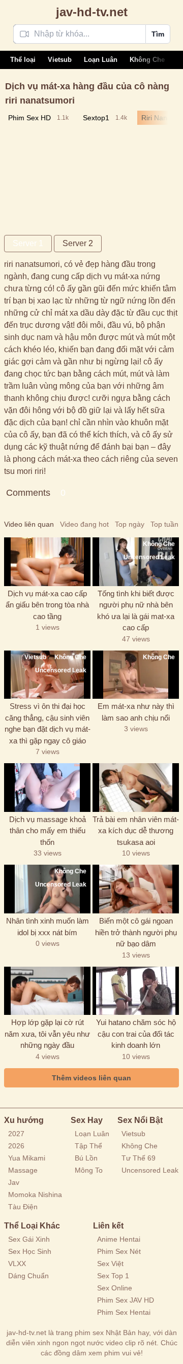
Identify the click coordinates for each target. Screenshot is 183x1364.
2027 (16, 1134)
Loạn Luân (100, 59)
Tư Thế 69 (138, 1158)
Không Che (147, 59)
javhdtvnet (92, 12)
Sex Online (114, 1288)
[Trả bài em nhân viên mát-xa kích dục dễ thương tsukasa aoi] (136, 787)
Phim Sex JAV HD (125, 1300)
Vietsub (60, 59)
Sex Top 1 (113, 1276)
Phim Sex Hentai (123, 1312)
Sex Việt (110, 1263)
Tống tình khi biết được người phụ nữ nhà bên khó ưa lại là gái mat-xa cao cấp (135, 610)
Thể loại (23, 59)
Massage (23, 1170)
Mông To (89, 1170)
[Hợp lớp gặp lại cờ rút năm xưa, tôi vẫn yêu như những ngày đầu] (47, 991)
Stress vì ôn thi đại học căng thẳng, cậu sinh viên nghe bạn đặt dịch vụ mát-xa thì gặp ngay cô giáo (47, 723)
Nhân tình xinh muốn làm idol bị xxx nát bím (47, 926)
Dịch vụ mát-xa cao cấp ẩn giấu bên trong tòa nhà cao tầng (47, 605)
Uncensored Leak (149, 1170)
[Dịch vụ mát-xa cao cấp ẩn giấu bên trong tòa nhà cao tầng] (47, 561)
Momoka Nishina (35, 1194)
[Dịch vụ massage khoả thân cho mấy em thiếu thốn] (47, 787)
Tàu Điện (23, 1207)
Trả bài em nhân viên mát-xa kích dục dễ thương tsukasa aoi (136, 830)
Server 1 (28, 243)
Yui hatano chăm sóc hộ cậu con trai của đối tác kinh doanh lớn (136, 1033)
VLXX (17, 1263)
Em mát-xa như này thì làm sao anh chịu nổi (136, 712)
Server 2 (78, 243)
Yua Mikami (26, 1158)
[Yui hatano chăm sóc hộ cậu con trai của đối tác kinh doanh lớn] (136, 991)
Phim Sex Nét (119, 1251)
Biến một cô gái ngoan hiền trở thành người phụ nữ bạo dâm (136, 932)
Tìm (157, 34)
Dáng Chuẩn (28, 1276)
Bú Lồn (86, 1158)
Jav (13, 1182)
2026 (16, 1146)
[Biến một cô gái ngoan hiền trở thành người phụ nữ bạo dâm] (136, 889)
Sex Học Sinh (29, 1251)
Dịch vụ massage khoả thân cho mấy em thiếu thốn (47, 830)
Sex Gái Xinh (29, 1239)
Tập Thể (88, 1146)
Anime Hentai (118, 1239)
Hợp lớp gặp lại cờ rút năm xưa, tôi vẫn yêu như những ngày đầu (47, 1033)
